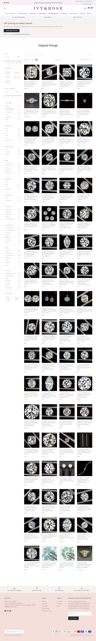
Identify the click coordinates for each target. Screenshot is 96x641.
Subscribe (49, 630)
